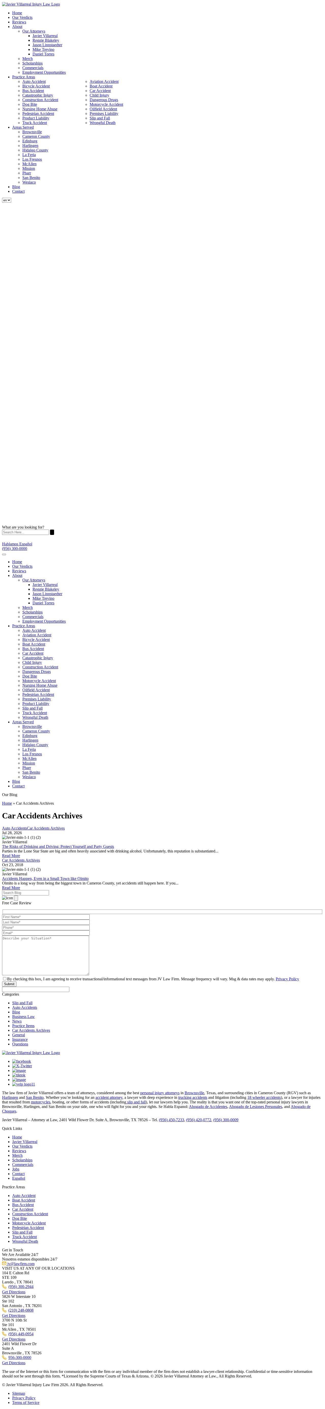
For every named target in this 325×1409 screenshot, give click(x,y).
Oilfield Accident (103, 109)
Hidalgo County (35, 150)
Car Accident (100, 90)
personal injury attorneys (160, 1093)
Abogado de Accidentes (208, 1106)
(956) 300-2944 (21, 1286)
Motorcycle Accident (106, 104)
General (18, 1035)
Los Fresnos (32, 159)
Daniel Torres (43, 54)
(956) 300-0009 (225, 1120)
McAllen (29, 164)
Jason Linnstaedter (47, 45)
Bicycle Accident (36, 86)
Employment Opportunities (44, 72)
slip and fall (136, 1102)
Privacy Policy (287, 979)
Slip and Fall (100, 118)
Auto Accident (34, 81)
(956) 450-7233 (171, 1120)
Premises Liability (104, 113)
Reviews (19, 22)
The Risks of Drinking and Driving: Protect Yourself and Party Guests (58, 846)
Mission (28, 168)
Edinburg (29, 141)
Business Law (23, 1016)
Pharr (26, 173)
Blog (16, 187)
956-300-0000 (19, 1357)
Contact (18, 191)
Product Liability (35, 118)
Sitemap (18, 1393)
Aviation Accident (104, 81)
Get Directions (13, 1292)
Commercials (32, 68)
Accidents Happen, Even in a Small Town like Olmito (45, 878)
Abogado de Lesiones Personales (255, 1106)
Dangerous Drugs (104, 100)
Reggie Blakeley (45, 40)
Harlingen (30, 145)
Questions (20, 1044)
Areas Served (23, 127)
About (17, 26)
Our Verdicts (22, 17)
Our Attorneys (33, 31)
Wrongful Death (103, 123)
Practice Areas (23, 77)
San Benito (31, 177)
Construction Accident (40, 100)
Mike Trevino (43, 49)
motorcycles (40, 1102)
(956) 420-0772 (198, 1120)
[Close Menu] (4, 554)
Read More (11, 855)
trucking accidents (192, 1097)
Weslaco (29, 182)
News (17, 1021)
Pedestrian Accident (38, 113)
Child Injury (99, 95)
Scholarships (32, 63)
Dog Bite (29, 104)
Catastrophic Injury (37, 95)
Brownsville (32, 132)
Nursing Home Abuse (39, 109)
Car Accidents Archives (31, 1030)
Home (17, 13)
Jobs (15, 1169)
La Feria (29, 155)
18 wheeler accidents (264, 1097)
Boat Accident (101, 86)
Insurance (20, 1039)
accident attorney (108, 1097)
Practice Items (23, 1026)
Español (18, 1178)
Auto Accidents (24, 1007)
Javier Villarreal (45, 36)
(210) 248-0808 (21, 1310)
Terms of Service (25, 1402)
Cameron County (36, 136)
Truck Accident (34, 123)
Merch (27, 58)
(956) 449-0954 (21, 1334)
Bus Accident (33, 90)
